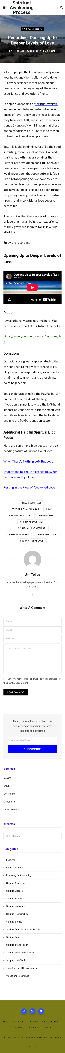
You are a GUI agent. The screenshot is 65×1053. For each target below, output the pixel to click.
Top (33, 1046)
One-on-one (9, 794)
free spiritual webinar (25, 509)
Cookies (18, 1028)
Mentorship (9, 801)
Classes (7, 778)
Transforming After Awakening (22, 968)
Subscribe (32, 1028)
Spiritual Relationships (17, 914)
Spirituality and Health (17, 945)
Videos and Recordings (17, 976)
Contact (46, 1028)
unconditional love (32, 541)
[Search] (60, 7)
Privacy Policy (50, 1022)
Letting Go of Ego (14, 867)
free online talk (31, 503)
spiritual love (46, 515)
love (49, 509)
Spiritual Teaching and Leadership (23, 929)
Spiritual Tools (13, 937)
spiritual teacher (18, 534)
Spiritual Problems (15, 906)
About (6, 1022)
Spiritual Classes (14, 891)
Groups (7, 786)
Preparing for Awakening (18, 875)
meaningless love (19, 515)
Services (18, 1022)
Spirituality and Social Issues (20, 952)
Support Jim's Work (15, 960)
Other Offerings (11, 809)
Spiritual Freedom (32, 29)
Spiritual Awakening (16, 883)
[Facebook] (24, 1011)
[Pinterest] (41, 1011)
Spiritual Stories (14, 921)
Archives (32, 1022)
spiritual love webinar (32, 528)
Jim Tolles (18, 51)
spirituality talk (46, 534)
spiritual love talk (32, 522)
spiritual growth (14, 157)
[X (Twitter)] (32, 1011)
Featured (10, 860)
